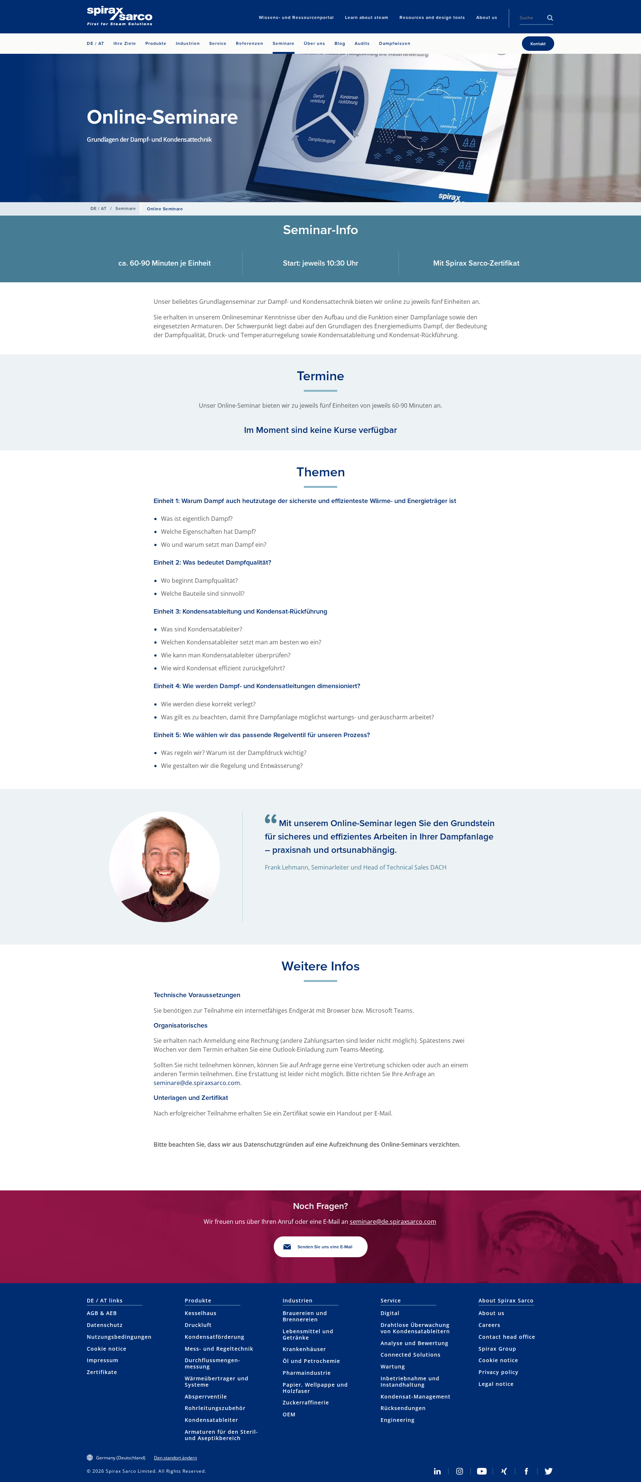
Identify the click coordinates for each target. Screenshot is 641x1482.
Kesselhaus (201, 1313)
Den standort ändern (175, 1458)
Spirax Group (497, 1348)
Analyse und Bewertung (414, 1343)
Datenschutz (105, 1324)
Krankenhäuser (304, 1349)
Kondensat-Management (416, 1396)
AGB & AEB (102, 1313)
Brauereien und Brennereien (305, 1316)
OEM (289, 1414)
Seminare (125, 208)
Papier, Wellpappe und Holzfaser (315, 1387)
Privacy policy (499, 1372)
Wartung (393, 1366)
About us (491, 1313)
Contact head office (507, 1336)
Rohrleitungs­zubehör (215, 1408)
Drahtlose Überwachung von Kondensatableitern (415, 1328)
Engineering (398, 1419)
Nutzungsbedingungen (119, 1336)
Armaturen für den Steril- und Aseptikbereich (221, 1435)
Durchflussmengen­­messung (212, 1363)
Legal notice (496, 1383)
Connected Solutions (411, 1354)
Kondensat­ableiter (211, 1419)
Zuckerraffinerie (306, 1402)
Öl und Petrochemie (311, 1360)
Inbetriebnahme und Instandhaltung (410, 1381)
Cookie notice (106, 1348)
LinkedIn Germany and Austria (437, 1471)
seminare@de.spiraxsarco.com (197, 1083)
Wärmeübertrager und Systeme (217, 1381)
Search (550, 18)
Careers (489, 1324)
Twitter (548, 1471)
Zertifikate (102, 1372)
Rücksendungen (403, 1408)
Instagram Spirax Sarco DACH (459, 1471)
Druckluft (198, 1324)
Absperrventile (206, 1396)
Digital (390, 1313)
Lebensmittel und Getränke (308, 1334)
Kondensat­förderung (214, 1336)
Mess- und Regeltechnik (219, 1348)
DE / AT (98, 208)
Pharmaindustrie (307, 1372)
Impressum (102, 1360)
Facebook (526, 1471)
